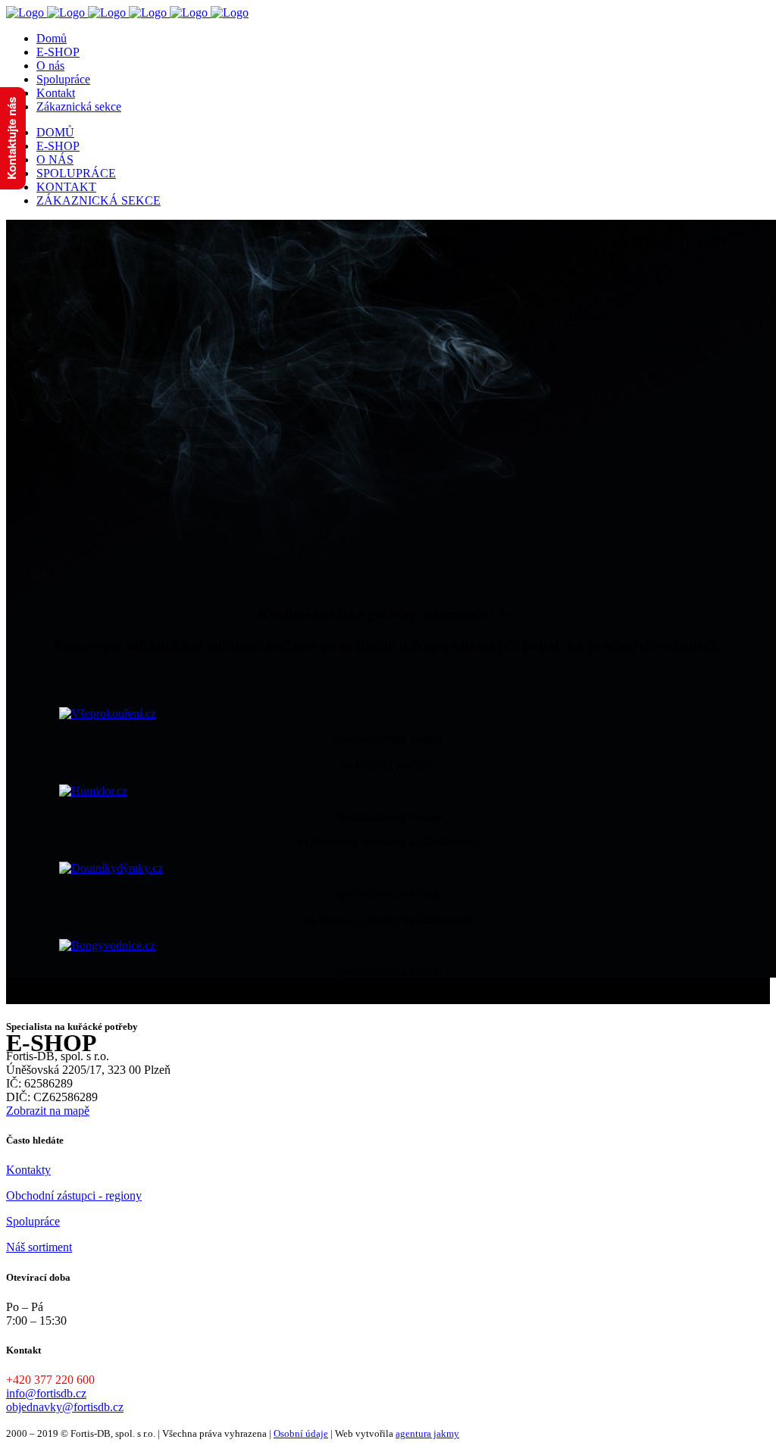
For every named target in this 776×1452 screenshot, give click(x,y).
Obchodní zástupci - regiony (74, 1195)
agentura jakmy (427, 1433)
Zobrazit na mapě (47, 1110)
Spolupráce (33, 1221)
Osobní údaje (301, 1433)
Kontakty (28, 1169)
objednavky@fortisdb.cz (65, 1406)
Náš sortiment (39, 1247)
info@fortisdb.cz (46, 1393)
